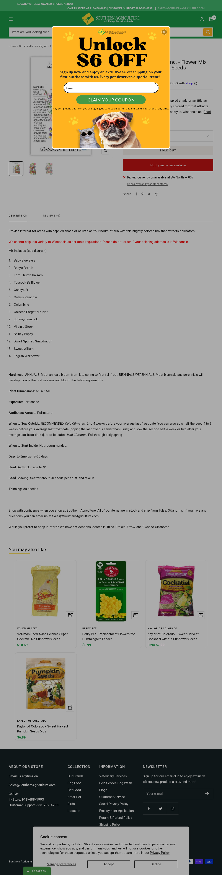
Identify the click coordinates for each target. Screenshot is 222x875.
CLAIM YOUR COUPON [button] (111, 99)
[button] (164, 32)
